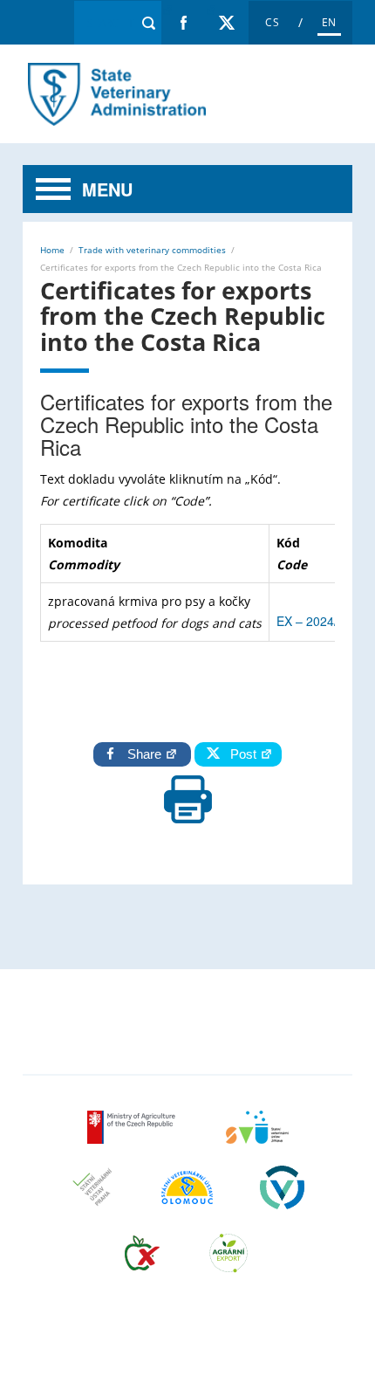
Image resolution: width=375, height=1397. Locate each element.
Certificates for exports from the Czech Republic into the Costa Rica (115, 93)
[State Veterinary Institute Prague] (92, 1198)
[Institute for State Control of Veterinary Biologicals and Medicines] (282, 1198)
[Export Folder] (228, 1264)
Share (146, 754)
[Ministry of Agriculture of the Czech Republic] (133, 1138)
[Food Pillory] (142, 1263)
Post (240, 754)
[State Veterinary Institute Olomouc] (187, 1198)
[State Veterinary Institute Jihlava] (257, 1138)
